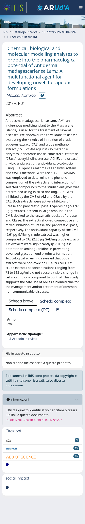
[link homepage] (14, 7)
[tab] (58, 310)
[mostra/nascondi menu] (81, 8)
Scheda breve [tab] (21, 300)
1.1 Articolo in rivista (22, 37)
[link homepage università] (53, 7)
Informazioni (19, 399)
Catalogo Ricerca (25, 32)
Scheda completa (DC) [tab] (29, 309)
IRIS (5, 32)
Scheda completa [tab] (55, 301)
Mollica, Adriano (20, 95)
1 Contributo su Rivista (59, 32)
